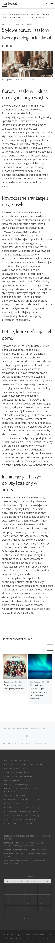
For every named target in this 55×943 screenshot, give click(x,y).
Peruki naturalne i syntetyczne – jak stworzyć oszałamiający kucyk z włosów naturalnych (39, 692)
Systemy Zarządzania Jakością (20, 811)
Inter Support (17, 935)
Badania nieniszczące (16, 768)
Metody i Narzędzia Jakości (19, 784)
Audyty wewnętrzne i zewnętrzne (23, 764)
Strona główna (8, 14)
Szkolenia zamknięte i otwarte (21, 819)
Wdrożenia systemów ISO (18, 823)
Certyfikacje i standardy (18, 776)
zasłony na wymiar (12, 151)
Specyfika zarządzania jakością (21, 807)
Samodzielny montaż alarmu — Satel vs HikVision (25, 850)
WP (16, 938)
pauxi (9, 80)
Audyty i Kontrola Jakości (28, 14)
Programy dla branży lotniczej (22, 799)
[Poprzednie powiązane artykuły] (43, 647)
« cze (26, 918)
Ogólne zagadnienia (15, 795)
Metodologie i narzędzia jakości (22, 780)
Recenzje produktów (15, 803)
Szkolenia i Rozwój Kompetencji (22, 815)
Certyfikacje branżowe (17, 772)
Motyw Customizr (42, 938)
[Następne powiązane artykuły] (50, 647)
